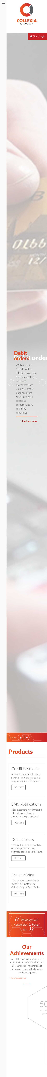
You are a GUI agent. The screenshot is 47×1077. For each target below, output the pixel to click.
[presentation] (11, 382)
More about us (27, 978)
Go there (19, 787)
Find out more (29, 421)
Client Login (39, 36)
